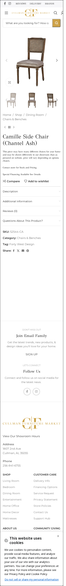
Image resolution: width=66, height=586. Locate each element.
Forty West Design (21, 244)
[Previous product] (5, 127)
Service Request (44, 493)
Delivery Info (42, 480)
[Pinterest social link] (27, 250)
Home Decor (11, 512)
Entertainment (12, 499)
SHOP (6, 474)
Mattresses (10, 518)
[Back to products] (9, 127)
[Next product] (14, 127)
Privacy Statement (46, 499)
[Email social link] (23, 250)
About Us (10, 528)
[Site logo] (31, 12)
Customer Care (45, 474)
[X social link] (18, 250)
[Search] (55, 13)
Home (7, 115)
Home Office (11, 505)
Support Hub (42, 518)
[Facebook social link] (5, 3)
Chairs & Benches (14, 119)
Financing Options (45, 487)
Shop (18, 115)
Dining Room (35, 115)
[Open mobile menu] (6, 13)
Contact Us (41, 512)
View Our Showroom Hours (21, 436)
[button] (6, 60)
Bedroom (9, 487)
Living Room (11, 480)
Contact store (9, 167)
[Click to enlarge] (10, 82)
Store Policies (42, 505)
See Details (35, 174)
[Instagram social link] (9, 3)
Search (56, 23)
